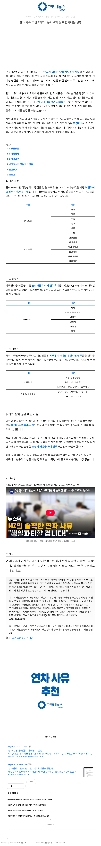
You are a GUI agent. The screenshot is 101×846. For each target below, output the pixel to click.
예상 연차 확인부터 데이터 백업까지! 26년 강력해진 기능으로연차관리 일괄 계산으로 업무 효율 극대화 (42, 773)
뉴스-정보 (42, 27)
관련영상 (13, 169)
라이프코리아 (22, 843)
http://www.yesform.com (17, 765)
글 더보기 (50, 824)
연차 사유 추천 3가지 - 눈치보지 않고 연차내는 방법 (50, 22)
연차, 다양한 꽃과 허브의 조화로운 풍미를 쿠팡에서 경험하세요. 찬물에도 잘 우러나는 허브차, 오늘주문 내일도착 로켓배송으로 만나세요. (50, 755)
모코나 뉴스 (48, 843)
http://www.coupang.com (17, 747)
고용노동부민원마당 (22, 637)
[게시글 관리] (21, 786)
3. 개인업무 (14, 159)
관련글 (12, 175)
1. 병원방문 (14, 148)
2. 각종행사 (14, 154)
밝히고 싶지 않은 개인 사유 (21, 164)
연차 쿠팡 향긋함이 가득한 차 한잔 (25, 750)
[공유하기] (16, 786)
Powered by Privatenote (9, 843)
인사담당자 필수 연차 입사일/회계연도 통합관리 (32, 768)
